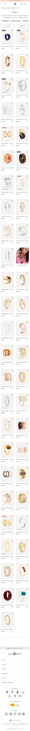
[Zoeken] (5, 3)
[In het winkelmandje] (12, 48)
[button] (21, 3)
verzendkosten (22, 723)
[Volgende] (27, 637)
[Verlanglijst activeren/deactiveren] (12, 30)
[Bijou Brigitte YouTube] (23, 714)
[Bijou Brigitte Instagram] (10, 714)
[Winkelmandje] (28, 3)
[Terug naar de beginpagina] (15, 3)
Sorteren (22, 26)
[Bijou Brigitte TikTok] (6, 714)
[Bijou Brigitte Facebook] (15, 714)
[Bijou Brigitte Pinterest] (19, 714)
